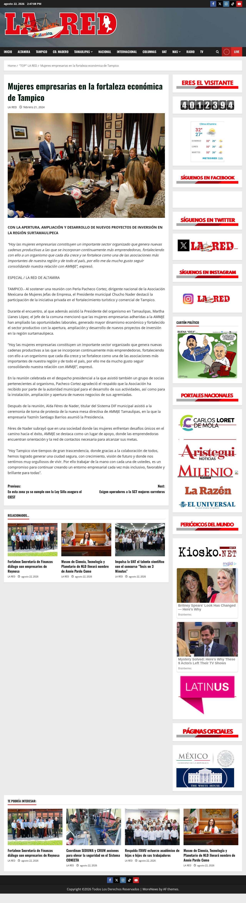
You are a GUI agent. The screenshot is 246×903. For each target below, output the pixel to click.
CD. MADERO (60, 51)
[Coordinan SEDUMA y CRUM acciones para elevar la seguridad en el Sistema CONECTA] (93, 827)
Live (236, 51)
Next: (132, 488)
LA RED (12, 107)
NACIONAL (104, 51)
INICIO (8, 51)
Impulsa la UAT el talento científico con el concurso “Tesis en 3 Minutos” (139, 566)
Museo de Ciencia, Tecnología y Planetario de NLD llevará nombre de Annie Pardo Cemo (85, 566)
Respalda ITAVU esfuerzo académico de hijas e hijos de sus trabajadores (152, 853)
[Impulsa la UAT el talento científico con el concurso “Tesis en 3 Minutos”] (140, 539)
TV (201, 51)
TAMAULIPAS (82, 51)
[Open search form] (217, 52)
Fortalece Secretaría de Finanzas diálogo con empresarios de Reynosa (30, 566)
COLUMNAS (149, 51)
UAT (164, 51)
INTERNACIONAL (127, 51)
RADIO (190, 51)
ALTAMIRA (24, 51)
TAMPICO (41, 51)
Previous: (45, 491)
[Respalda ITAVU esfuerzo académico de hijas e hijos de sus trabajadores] (152, 827)
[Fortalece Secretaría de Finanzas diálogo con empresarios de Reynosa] (32, 539)
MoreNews (150, 889)
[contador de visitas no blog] (207, 105)
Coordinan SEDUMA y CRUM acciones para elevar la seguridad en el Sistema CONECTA (93, 855)
